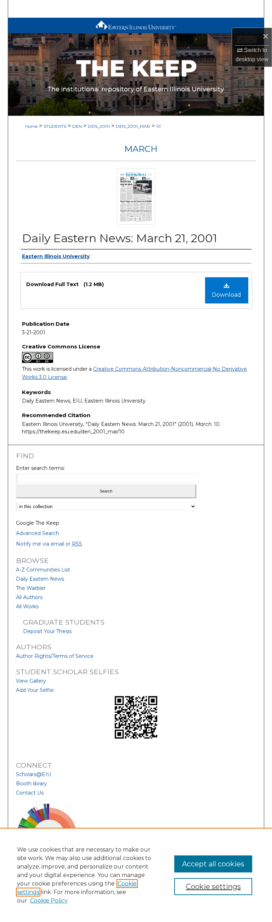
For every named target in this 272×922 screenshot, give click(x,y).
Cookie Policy (49, 900)
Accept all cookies (213, 864)
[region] (136, 875)
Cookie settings (213, 886)
